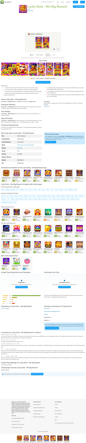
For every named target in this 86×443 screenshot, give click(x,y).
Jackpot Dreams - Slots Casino (48, 177)
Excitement (44, 199)
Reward (7, 189)
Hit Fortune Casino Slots (58, 177)
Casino (3, 196)
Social (58, 199)
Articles (56, 416)
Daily (30, 199)
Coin (17, 189)
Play (48, 189)
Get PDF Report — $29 (50, 141)
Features (3, 199)
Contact (56, 404)
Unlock (16, 199)
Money (49, 196)
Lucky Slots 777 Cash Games (6, 177)
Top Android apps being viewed (17, 418)
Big (43, 189)
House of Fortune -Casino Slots (48, 232)
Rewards (61, 189)
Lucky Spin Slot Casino (6, 248)
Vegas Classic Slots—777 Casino (16, 177)
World (12, 199)
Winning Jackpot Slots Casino (27, 177)
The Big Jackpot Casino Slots (27, 216)
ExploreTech (13, 256)
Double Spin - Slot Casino (58, 216)
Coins (30, 196)
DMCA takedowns (58, 413)
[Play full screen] (58, 49)
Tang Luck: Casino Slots (37, 216)
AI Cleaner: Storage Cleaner (17, 427)
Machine (21, 199)
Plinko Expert (4, 265)
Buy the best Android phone (39, 416)
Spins (26, 199)
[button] (64, 317)
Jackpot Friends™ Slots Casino (37, 232)
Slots (39, 189)
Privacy (56, 407)
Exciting (67, 196)
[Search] (53, 2)
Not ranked (19, 148)
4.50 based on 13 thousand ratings (25, 145)
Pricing (62, 2)
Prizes (10, 202)
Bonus (53, 196)
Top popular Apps (37, 413)
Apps (58, 2)
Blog (56, 420)
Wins (66, 189)
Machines (44, 196)
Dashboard (68, 2)
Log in (82, 2)
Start (68, 199)
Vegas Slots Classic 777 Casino (27, 248)
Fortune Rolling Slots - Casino (79, 232)
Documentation (58, 410)
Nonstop (12, 189)
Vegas (11, 196)
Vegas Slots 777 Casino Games (69, 248)
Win (26, 189)
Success (72, 199)
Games (20, 196)
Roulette (4, 232)
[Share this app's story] (54, 49)
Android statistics (37, 404)
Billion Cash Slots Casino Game (58, 232)
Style (54, 199)
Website (46, 314)
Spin (31, 189)
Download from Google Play (43, 82)
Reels (76, 196)
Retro (3, 189)
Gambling (71, 189)
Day (50, 199)
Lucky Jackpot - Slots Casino (16, 248)
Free (7, 196)
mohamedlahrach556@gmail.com (52, 311)
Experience (81, 196)
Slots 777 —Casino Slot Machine (69, 177)
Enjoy (34, 196)
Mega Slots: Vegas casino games (79, 248)
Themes (77, 199)
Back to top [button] (82, 430)
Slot (52, 189)
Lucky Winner (57, 248)
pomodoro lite (26, 265)
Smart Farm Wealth (15, 421)
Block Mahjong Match (16, 265)
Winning (63, 199)
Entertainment (5, 202)
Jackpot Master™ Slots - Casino (27, 232)
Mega (39, 199)
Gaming (21, 189)
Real (76, 189)
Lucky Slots (77, 177)
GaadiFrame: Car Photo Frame (17, 424)
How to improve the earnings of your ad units (64, 423)
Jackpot (25, 196)
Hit (8, 199)
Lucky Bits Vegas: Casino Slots (48, 216)
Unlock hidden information (21, 287)
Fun (56, 189)
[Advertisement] (41, 22)
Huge (72, 196)
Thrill (15, 202)
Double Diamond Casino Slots (69, 216)
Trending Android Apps (38, 410)
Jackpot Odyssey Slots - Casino (79, 216)
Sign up (75, 2)
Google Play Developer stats (39, 407)
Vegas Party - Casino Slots (16, 232)
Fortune (35, 199)
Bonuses (62, 196)
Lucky (35, 189)
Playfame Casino (68, 232)
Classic (57, 196)
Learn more (59, 139)
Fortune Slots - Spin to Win (37, 177)
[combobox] (46, 2)
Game (16, 196)
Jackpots (39, 196)
